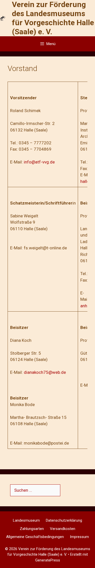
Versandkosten (62, 528)
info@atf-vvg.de (39, 161)
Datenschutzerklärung (64, 520)
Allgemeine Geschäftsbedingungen (35, 536)
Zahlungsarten (32, 528)
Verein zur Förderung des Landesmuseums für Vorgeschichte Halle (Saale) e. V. (53, 18)
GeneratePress (47, 560)
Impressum (79, 536)
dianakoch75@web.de (45, 372)
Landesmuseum (26, 520)
